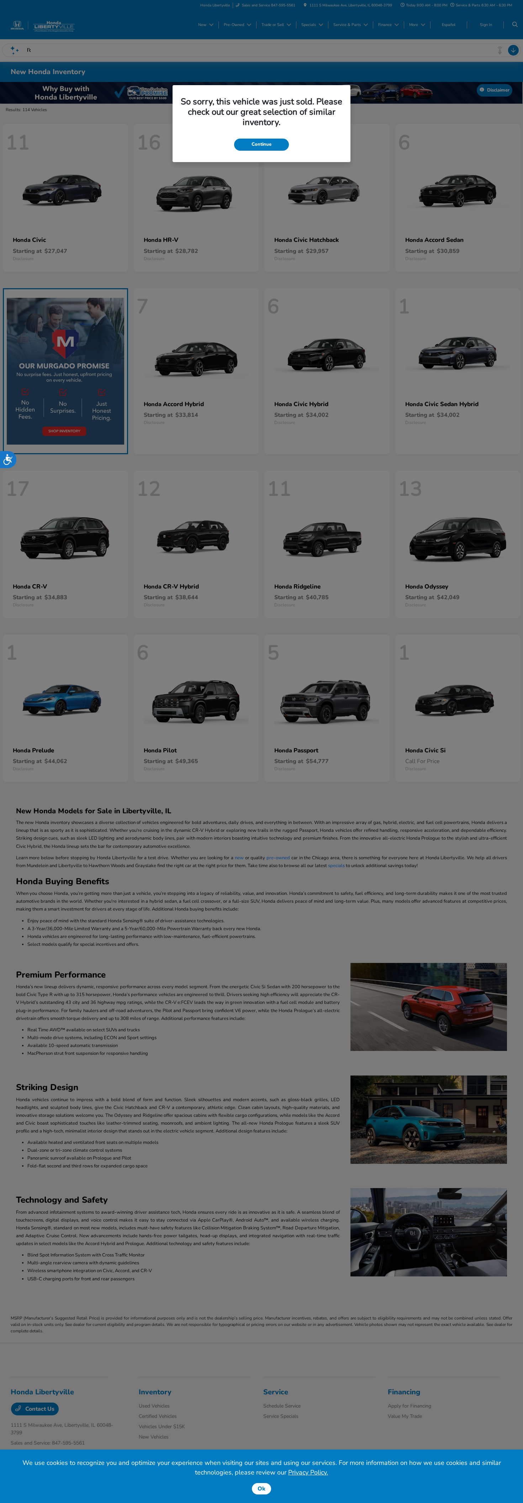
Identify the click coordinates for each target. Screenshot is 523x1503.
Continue (261, 144)
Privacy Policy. (308, 1472)
